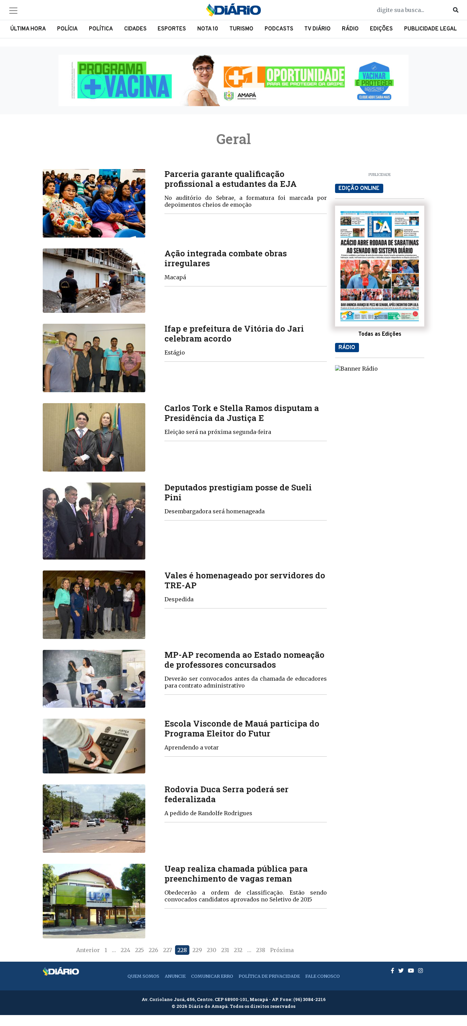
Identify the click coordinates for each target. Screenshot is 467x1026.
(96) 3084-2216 (309, 999)
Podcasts (279, 29)
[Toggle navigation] (13, 10)
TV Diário (317, 29)
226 (153, 950)
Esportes (172, 29)
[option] (233, 80)
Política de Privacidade (269, 976)
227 (167, 950)
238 (260, 950)
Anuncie (175, 976)
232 (238, 950)
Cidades (135, 29)
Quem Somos (143, 976)
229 (197, 950)
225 (139, 950)
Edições (381, 29)
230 (211, 950)
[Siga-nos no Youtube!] (411, 970)
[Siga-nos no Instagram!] (420, 970)
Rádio (350, 29)
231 (225, 950)
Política (101, 29)
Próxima (282, 950)
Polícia (67, 29)
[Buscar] (456, 9)
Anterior (88, 950)
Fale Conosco (322, 976)
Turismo (241, 29)
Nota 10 (207, 29)
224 (125, 950)
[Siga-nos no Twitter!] (401, 970)
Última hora (28, 29)
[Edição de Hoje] (379, 266)
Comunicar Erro (212, 976)
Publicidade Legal (430, 29)
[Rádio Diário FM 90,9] (356, 368)
